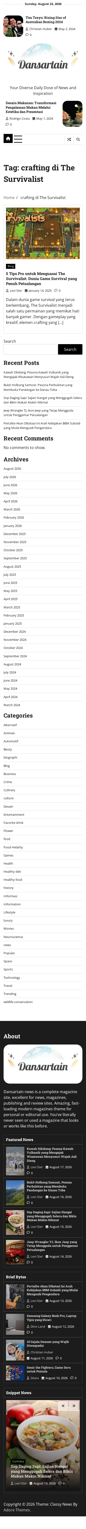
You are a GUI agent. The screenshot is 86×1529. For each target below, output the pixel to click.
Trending (10, 994)
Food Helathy (13, 847)
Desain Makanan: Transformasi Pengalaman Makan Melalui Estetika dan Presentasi (31, 107)
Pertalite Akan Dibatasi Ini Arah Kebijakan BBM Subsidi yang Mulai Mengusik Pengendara (42, 425)
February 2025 (14, 615)
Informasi (10, 896)
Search (10, 341)
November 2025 (15, 542)
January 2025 (13, 623)
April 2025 (10, 599)
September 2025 (15, 558)
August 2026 (12, 468)
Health (8, 863)
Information (12, 904)
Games (8, 855)
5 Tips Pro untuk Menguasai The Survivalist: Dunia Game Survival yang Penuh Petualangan (41, 278)
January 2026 (13, 526)
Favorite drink (13, 823)
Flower (8, 831)
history (9, 888)
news (7, 945)
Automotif (11, 741)
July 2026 (10, 477)
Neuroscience (13, 937)
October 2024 (13, 648)
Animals (9, 733)
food (7, 839)
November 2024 (15, 639)
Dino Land (38, 1326)
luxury (8, 920)
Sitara (35, 1378)
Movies (9, 928)
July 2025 (10, 574)
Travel (8, 986)
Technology (12, 977)
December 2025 (15, 534)
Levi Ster (16, 290)
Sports (8, 969)
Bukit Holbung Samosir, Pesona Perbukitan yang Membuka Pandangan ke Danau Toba (38, 387)
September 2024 (15, 656)
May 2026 (10, 493)
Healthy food (13, 879)
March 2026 (12, 509)
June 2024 (10, 680)
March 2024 (12, 705)
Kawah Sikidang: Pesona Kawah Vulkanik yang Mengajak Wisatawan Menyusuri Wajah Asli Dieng (39, 374)
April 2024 (10, 697)
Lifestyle (9, 912)
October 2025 (13, 550)
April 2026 (10, 501)
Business (10, 774)
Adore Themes (17, 1510)
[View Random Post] (68, 139)
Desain (8, 806)
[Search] (77, 139)
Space (8, 961)
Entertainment (14, 814)
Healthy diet (12, 871)
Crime (8, 782)
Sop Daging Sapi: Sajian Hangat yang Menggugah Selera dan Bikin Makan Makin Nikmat (43, 400)
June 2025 (10, 583)
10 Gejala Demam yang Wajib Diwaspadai (48, 1344)
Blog (11, 266)
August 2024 (12, 664)
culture (9, 798)
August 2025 (12, 566)
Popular (9, 953)
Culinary (9, 790)
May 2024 (10, 688)
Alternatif (10, 725)
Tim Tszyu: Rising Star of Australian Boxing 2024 (46, 19)
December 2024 (15, 631)
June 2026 (10, 485)
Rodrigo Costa (20, 118)
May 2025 (10, 591)
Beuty (8, 749)
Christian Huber (40, 29)
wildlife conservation (18, 1002)
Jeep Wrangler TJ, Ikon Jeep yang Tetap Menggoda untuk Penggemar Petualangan (38, 412)
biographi (10, 757)
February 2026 (14, 517)
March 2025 (12, 607)
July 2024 (10, 672)
